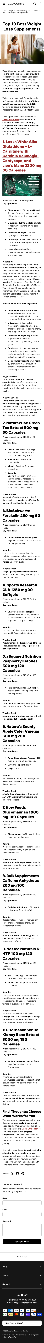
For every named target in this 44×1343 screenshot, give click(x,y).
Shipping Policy (34, 1335)
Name (4, 1198)
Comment (6, 1221)
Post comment (22, 1242)
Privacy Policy (21, 1335)
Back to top (22, 1257)
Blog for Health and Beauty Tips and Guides (23, 11)
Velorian (11, 1331)
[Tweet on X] (12, 1173)
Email (4, 1210)
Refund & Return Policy (10, 1337)
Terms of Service (8, 1335)
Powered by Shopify (21, 1331)
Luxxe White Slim (10, 119)
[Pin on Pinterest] (23, 1173)
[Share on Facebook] (17, 1173)
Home (4, 11)
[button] (40, 3)
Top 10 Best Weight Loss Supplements (15, 12)
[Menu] (4, 3)
